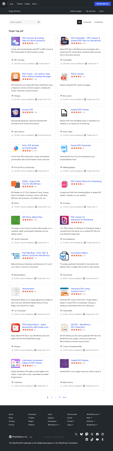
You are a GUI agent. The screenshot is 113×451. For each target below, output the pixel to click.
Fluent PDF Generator (81, 145)
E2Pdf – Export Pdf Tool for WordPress (31, 182)
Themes (31, 418)
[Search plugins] (39, 22)
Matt (89, 418)
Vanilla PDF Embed (79, 360)
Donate (71, 421)
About (11, 414)
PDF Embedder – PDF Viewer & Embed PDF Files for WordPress (86, 39)
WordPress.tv (54, 425)
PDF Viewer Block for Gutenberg (86, 181)
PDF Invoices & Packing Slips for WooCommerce (33, 39)
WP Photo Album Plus (32, 217)
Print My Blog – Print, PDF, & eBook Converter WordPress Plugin (35, 254)
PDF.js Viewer (77, 74)
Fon (31, 437)
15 (59, 397)
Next (64, 397)
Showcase (32, 414)
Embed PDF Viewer (80, 109)
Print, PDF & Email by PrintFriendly (30, 146)
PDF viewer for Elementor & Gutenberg (82, 218)
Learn (50, 414)
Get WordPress (103, 4)
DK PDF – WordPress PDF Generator (80, 325)
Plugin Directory (15, 11)
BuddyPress (92, 425)
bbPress (91, 421)
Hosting (11, 421)
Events (69, 418)
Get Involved (72, 414)
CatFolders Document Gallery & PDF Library (32, 361)
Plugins (31, 421)
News (11, 418)
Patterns (31, 425)
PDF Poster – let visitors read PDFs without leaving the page (36, 75)
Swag (70, 425)
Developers (52, 421)
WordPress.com (93, 414)
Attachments (28, 288)
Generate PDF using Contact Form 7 (80, 289)
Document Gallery (79, 253)
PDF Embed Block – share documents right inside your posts (35, 325)
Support (51, 418)
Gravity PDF (27, 109)
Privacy (11, 425)
